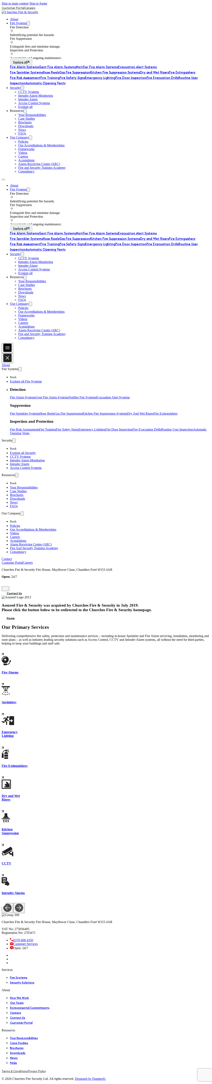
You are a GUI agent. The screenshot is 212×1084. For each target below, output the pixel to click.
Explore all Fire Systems (26, 381)
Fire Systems (18, 23)
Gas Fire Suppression (74, 72)
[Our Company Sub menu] (30, 137)
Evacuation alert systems (113, 397)
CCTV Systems (28, 92)
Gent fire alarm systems (52, 397)
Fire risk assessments (24, 429)
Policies (23, 141)
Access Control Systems (34, 103)
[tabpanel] (110, 67)
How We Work (19, 998)
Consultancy (26, 171)
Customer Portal (13, 8)
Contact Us (14, 593)
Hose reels (47, 413)
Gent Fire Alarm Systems (57, 66)
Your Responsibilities (32, 115)
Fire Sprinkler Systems (26, 72)
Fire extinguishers (165, 413)
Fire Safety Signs (72, 77)
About (14, 19)
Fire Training (49, 77)
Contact (7, 559)
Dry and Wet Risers (154, 72)
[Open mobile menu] (3, 179)
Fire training (47, 429)
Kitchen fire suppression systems (104, 413)
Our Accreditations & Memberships (41, 145)
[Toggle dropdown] (20, 369)
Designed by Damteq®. (90, 1078)
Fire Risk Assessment (25, 77)
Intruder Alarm (27, 99)
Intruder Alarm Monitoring (35, 95)
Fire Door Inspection (131, 77)
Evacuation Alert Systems (137, 66)
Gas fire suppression (68, 413)
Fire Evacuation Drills (162, 77)
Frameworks (26, 149)
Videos (22, 153)
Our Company (19, 137)
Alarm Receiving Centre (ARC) (39, 164)
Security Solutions (22, 982)
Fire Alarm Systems (24, 66)
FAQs (22, 133)
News (22, 130)
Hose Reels (51, 72)
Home (11, 618)
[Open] (7, 348)
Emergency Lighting (100, 77)
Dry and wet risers (140, 413)
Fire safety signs (67, 429)
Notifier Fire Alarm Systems (97, 66)
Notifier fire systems (82, 397)
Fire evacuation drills (146, 429)
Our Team (17, 1003)
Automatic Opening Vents (45, 83)
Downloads (25, 126)
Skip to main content (15, 3)
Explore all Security (23, 453)
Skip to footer (38, 3)
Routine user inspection (177, 429)
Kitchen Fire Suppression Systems (115, 72)
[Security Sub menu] (22, 88)
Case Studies (26, 118)
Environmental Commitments (29, 1008)
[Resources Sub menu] (25, 111)
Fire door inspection (118, 429)
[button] (110, 389)
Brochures (25, 122)
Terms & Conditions (15, 1071)
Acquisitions (26, 160)
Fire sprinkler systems (25, 413)
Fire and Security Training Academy (42, 167)
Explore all (20, 62)
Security (15, 87)
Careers (29, 8)
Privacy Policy (37, 1071)
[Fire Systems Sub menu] (28, 23)
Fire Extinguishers (182, 72)
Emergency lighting (91, 429)
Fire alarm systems (23, 397)
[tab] (110, 31)
